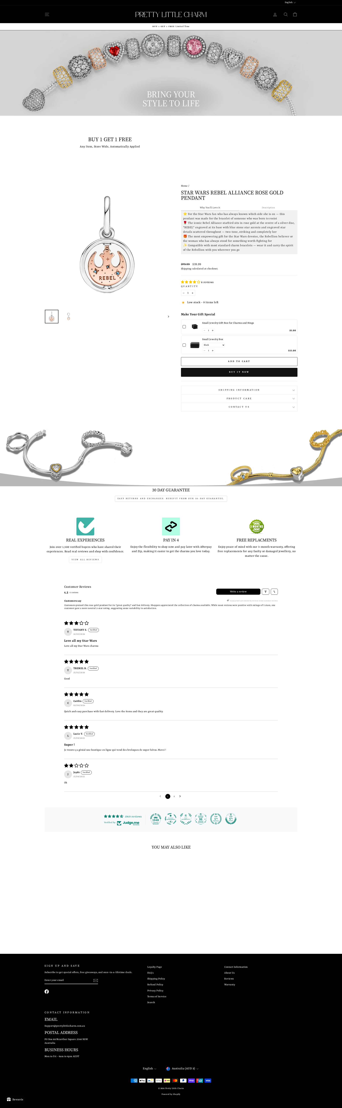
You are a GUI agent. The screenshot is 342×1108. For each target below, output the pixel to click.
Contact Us (239, 407)
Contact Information (236, 967)
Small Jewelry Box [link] (212, 339)
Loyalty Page (154, 967)
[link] (195, 327)
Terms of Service (156, 996)
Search (151, 1002)
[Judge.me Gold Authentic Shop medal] (185, 819)
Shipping (186, 268)
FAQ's (150, 973)
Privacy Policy (155, 990)
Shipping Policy (156, 978)
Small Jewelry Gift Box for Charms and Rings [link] (228, 323)
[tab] (210, 208)
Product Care (239, 398)
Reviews (229, 978)
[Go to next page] (181, 796)
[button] (191, 282)
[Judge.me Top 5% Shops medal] (231, 819)
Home (184, 186)
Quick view (75, 914)
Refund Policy (155, 984)
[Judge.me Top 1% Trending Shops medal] (216, 819)
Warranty (229, 984)
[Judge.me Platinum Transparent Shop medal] (170, 819)
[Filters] (265, 592)
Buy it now (239, 372)
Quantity (189, 286)
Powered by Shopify (171, 1094)
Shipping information (239, 390)
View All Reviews (85, 560)
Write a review (238, 591)
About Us (229, 973)
